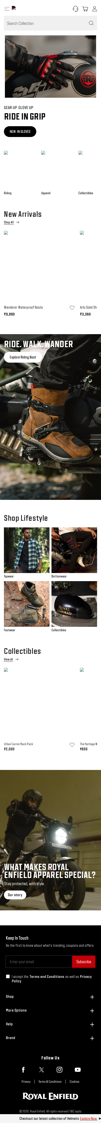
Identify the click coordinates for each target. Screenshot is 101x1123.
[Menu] (7, 9)
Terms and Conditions (46, 976)
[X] (41, 1070)
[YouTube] (78, 1070)
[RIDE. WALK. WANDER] (50, 417)
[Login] (94, 8)
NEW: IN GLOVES (20, 131)
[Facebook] (23, 1070)
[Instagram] (60, 1070)
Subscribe (83, 961)
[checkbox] (8, 976)
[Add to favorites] (72, 308)
